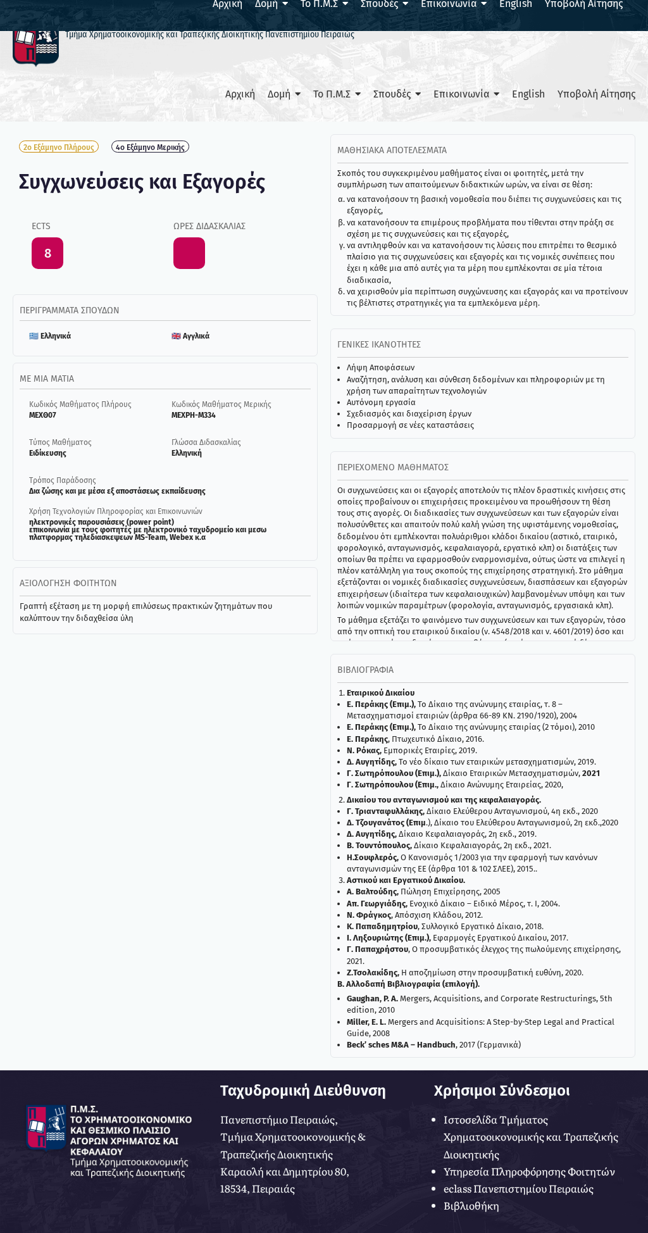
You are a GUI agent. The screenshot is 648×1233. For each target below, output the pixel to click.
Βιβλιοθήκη (471, 1205)
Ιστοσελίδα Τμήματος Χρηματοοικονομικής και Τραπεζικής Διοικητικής (531, 1136)
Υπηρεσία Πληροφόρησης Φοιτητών (529, 1171)
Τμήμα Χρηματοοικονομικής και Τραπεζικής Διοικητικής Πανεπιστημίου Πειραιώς (209, 34)
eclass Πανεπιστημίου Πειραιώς (519, 1188)
